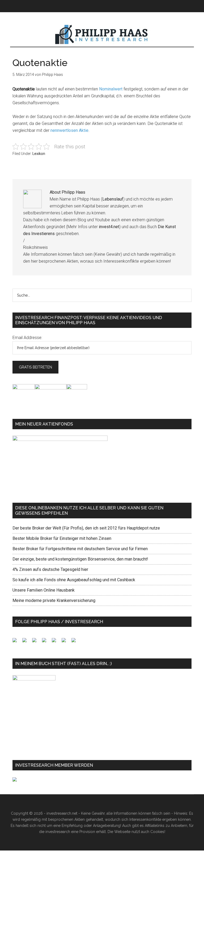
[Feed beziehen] (46, 642)
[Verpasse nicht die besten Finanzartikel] (75, 642)
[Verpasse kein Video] (56, 642)
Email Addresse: (27, 337)
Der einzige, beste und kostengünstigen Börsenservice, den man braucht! (80, 559)
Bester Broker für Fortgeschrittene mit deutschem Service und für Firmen (80, 548)
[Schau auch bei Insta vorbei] (66, 642)
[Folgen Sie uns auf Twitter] (26, 642)
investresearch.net (102, 35)
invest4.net (109, 226)
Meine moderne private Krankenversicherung (53, 600)
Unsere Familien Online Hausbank (43, 590)
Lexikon (38, 153)
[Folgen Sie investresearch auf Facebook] (16, 642)
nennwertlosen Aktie (69, 130)
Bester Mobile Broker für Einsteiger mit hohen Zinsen (61, 538)
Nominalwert (110, 89)
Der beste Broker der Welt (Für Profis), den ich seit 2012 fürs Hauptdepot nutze (86, 528)
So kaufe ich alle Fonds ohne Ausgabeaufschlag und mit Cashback (73, 579)
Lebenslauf (112, 199)
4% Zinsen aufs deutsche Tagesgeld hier (50, 569)
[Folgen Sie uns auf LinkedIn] (36, 642)
